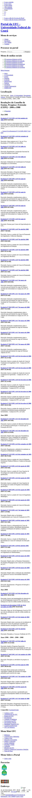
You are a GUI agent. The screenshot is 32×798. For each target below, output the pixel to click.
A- (5, 13)
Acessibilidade (8, 8)
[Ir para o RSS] (13, 59)
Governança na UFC (10, 721)
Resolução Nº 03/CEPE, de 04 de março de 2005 (15, 556)
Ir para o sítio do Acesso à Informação (15, 19)
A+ (5, 12)
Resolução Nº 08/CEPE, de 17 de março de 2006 (15, 320)
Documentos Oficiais (10, 722)
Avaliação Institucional (10, 726)
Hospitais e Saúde (9, 744)
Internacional (8, 81)
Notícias (6, 83)
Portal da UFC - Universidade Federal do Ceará (16, 27)
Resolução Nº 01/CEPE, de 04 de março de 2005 (15, 579)
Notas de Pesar (8, 751)
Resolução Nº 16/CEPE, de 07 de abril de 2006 (15, 229)
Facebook (12, 710)
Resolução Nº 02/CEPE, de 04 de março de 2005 (15, 567)
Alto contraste (8, 7)
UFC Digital (7, 42)
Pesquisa (27, 51)
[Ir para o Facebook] (14, 67)
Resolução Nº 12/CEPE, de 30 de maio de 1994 (15, 665)
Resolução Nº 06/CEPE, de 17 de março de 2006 (15, 344)
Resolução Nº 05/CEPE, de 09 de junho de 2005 (15, 534)
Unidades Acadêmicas (10, 719)
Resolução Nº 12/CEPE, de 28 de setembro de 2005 (16, 454)
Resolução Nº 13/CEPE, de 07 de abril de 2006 (15, 260)
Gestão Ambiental (9, 743)
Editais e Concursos (9, 741)
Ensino (6, 76)
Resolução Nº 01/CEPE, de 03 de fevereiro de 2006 (16, 403)
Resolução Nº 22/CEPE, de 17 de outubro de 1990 (16, 676)
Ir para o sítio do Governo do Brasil (14, 18)
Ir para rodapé (8, 5)
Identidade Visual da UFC (11, 724)
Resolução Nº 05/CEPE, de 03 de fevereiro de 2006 (16, 356)
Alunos (6, 39)
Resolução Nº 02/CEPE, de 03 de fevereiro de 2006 (16, 391)
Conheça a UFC (8, 713)
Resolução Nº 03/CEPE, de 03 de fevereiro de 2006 (16, 380)
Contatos (6, 44)
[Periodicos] (5, 783)
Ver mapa (14, 791)
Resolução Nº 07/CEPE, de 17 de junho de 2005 (15, 510)
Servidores (7, 41)
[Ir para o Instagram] (14, 64)
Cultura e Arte (8, 738)
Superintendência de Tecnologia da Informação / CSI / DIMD (13, 795)
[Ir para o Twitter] (13, 66)
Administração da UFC (10, 714)
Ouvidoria (7, 84)
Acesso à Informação (10, 86)
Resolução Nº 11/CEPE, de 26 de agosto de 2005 (15, 466)
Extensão (6, 80)
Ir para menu (7, 4)
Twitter (17, 710)
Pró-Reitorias (8, 718)
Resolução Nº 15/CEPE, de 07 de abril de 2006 (15, 239)
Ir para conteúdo (8, 2)
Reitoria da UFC (9, 716)
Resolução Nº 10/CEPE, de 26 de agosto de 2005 (15, 478)
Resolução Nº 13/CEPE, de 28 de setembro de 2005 (16, 444)
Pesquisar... (4, 51)
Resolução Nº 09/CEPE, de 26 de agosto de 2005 (15, 490)
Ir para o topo (19, 796)
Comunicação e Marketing (11, 736)
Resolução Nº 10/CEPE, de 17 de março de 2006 (15, 294)
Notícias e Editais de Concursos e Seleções (16, 749)
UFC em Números (9, 727)
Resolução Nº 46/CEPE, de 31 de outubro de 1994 (16, 654)
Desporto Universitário (10, 740)
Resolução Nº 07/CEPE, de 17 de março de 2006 (15, 332)
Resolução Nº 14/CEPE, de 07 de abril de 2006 (15, 249)
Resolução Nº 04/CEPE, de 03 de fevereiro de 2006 (16, 368)
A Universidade (8, 75)
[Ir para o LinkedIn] (14, 61)
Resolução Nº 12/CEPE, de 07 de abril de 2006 (15, 270)
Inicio (11, 95)
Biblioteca (7, 735)
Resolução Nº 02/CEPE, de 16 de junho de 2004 (15, 617)
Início (5, 73)
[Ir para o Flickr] (13, 62)
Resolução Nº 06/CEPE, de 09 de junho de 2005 (15, 520)
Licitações (7, 746)
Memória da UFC (9, 748)
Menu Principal (5, 70)
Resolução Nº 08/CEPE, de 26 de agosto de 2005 (15, 500)
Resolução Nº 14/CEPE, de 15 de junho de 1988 (15, 698)
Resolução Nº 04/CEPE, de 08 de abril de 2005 (15, 545)
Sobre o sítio (7, 758)
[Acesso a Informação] (5, 779)
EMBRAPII (7, 88)
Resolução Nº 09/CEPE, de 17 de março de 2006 (15, 307)
